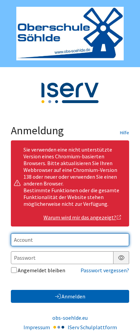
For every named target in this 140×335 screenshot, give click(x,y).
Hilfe (124, 133)
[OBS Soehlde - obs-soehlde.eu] (70, 33)
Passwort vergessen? (105, 270)
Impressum (36, 327)
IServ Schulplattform (92, 327)
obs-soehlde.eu (70, 317)
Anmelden (73, 296)
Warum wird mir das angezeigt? (79, 217)
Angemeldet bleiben (41, 270)
